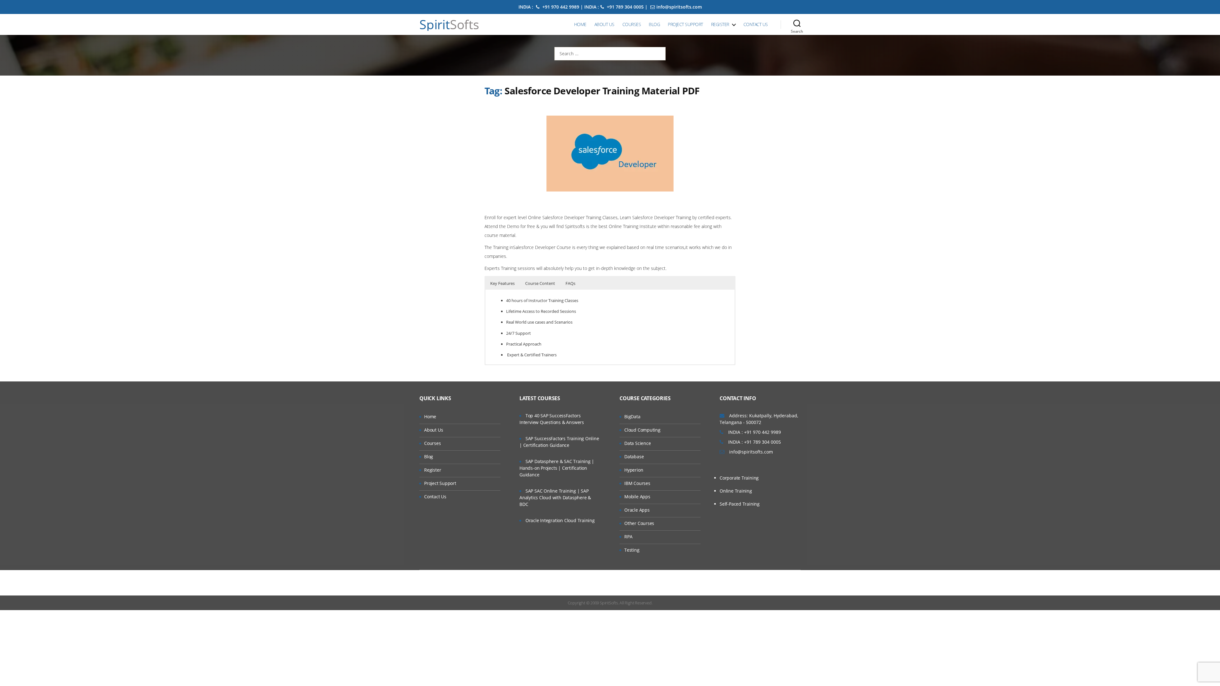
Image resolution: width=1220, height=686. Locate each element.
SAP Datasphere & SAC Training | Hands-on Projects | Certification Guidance (556, 468)
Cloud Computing (642, 430)
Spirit (449, 24)
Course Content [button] (540, 283)
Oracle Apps (637, 510)
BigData (632, 417)
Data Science (637, 443)
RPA (628, 537)
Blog (654, 24)
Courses (631, 24)
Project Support (685, 24)
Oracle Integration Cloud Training (560, 520)
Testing (632, 550)
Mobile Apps (637, 497)
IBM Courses (637, 483)
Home (580, 24)
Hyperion (633, 470)
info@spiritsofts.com (679, 7)
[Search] (797, 24)
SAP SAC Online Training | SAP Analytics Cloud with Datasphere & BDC (555, 497)
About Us (604, 24)
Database (634, 457)
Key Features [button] (502, 283)
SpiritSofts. (609, 603)
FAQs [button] (570, 283)
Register (720, 24)
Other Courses (639, 523)
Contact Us (755, 24)
